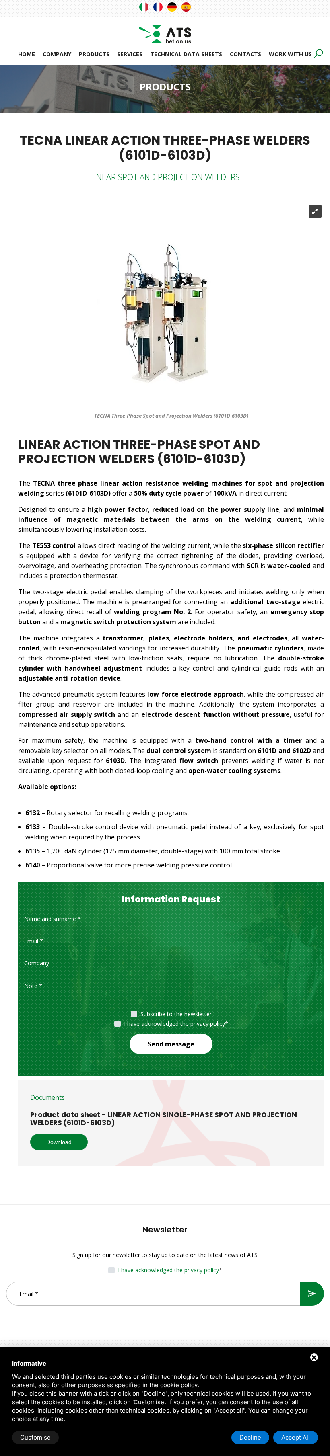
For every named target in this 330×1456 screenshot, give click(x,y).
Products (94, 54)
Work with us (290, 54)
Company (57, 54)
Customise (35, 1437)
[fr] (158, 7)
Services (129, 54)
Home (26, 54)
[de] (172, 7)
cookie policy (179, 1385)
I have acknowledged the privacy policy (174, 1023)
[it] (144, 7)
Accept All (295, 1437)
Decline (250, 1437)
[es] (186, 7)
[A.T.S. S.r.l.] (165, 29)
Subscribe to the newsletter (176, 1014)
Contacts (245, 54)
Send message (171, 1044)
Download (59, 1142)
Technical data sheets (186, 54)
